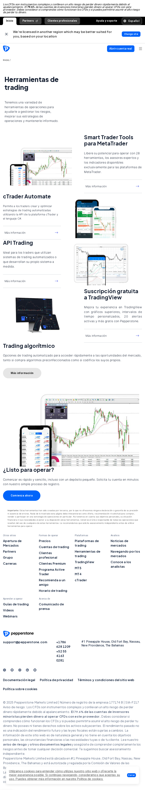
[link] (6, 34)
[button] (131, 775)
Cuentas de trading (54, 547)
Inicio (9, 20)
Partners (28, 20)
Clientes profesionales (62, 20)
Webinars (10, 616)
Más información (96, 186)
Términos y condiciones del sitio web (106, 680)
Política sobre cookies (20, 689)
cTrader (81, 580)
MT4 (78, 574)
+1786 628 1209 (63, 644)
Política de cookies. (90, 779)
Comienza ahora (22, 495)
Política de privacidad (56, 680)
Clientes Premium (52, 563)
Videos (8, 610)
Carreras (10, 563)
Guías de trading (16, 604)
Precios (45, 541)
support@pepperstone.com (25, 642)
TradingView (84, 562)
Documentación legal (19, 680)
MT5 (78, 568)
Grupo (8, 557)
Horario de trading (53, 591)
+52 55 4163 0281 (61, 655)
